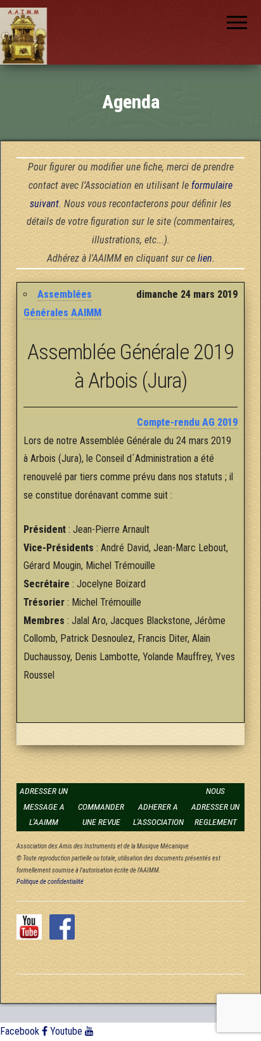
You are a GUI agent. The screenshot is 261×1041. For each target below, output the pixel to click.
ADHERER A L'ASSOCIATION (158, 814)
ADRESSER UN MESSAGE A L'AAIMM (44, 806)
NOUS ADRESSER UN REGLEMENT (215, 806)
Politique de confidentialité (50, 882)
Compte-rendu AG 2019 (187, 422)
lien (205, 258)
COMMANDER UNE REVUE (101, 814)
